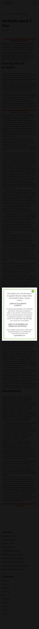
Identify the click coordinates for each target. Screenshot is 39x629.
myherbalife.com (19, 335)
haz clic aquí (27, 318)
